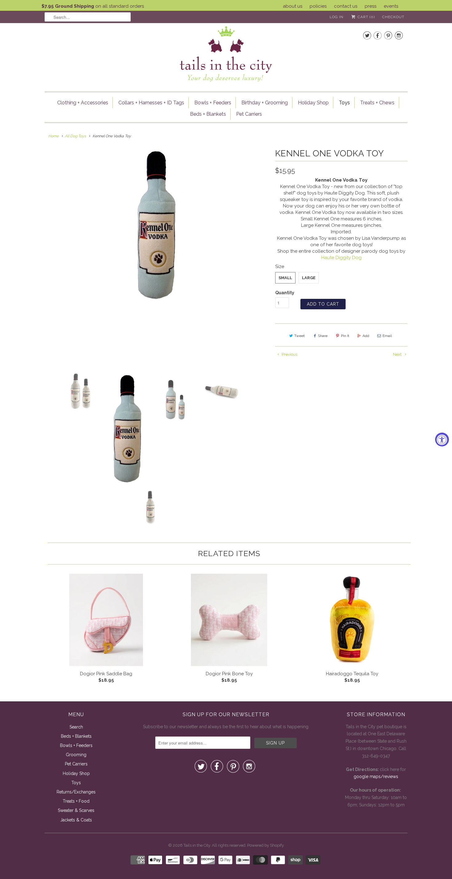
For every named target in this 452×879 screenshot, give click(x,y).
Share (322, 336)
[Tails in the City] (226, 53)
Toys (344, 103)
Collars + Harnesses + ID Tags (151, 103)
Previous (289, 354)
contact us (345, 6)
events (391, 6)
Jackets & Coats (76, 819)
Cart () (365, 17)
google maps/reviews (376, 776)
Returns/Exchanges (76, 791)
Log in (336, 17)
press (370, 6)
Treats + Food (76, 801)
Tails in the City (197, 845)
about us (292, 6)
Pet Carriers (249, 114)
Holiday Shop (313, 103)
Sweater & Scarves (76, 810)
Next (397, 354)
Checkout (393, 17)
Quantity (284, 292)
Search (76, 726)
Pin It (345, 336)
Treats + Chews (377, 103)
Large (308, 277)
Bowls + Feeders (212, 103)
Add (366, 336)
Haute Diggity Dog (341, 257)
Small (285, 277)
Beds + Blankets (208, 114)
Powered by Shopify (265, 845)
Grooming (76, 754)
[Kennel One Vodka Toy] (157, 225)
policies (318, 6)
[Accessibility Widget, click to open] (442, 440)
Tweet (299, 336)
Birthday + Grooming (264, 103)
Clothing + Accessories (82, 103)
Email (387, 336)
